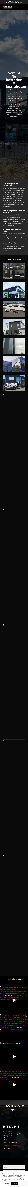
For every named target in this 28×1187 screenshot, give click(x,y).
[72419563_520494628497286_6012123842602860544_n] (14, 335)
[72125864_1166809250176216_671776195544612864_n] (14, 394)
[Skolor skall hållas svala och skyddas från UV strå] (14, 1028)
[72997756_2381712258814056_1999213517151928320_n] (14, 279)
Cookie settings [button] (6, 1183)
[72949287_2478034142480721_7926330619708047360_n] (14, 297)
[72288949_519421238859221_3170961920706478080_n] (14, 372)
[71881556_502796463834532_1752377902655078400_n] (14, 740)
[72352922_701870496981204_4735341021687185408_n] (14, 353)
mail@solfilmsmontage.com (10, 1145)
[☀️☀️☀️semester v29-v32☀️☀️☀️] (14, 1056)
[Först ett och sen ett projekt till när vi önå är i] (14, 1000)
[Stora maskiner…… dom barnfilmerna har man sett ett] (14, 1085)
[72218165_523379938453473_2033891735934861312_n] (14, 390)
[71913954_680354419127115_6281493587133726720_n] (14, 625)
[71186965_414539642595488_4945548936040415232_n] (14, 856)
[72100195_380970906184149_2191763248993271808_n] (14, 510)
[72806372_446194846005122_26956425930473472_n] (14, 316)
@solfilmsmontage (14, 982)
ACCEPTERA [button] (14, 1183)
